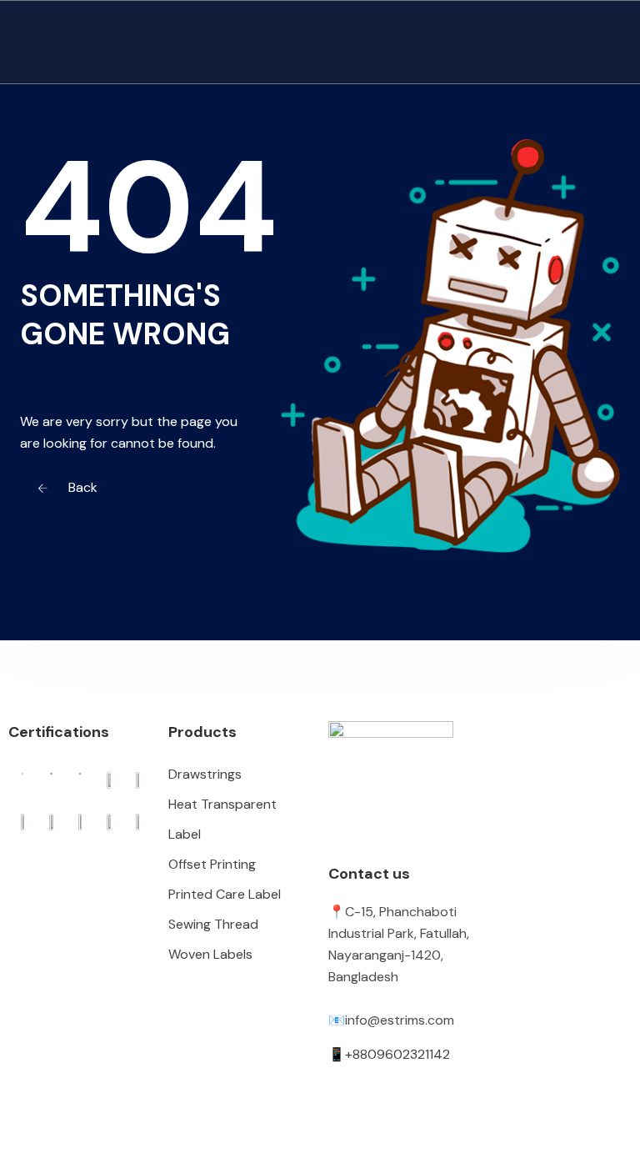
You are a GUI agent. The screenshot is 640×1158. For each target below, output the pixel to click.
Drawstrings (205, 774)
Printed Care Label (224, 894)
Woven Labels (210, 954)
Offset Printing (212, 864)
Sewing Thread (213, 924)
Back (81, 487)
